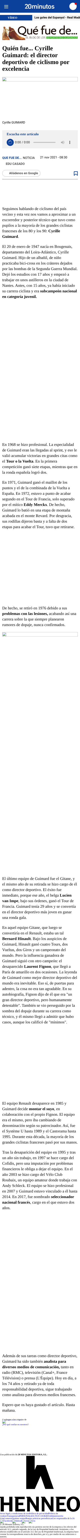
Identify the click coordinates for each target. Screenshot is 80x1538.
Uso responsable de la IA (63, 1518)
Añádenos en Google (23, 173)
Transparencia (13, 1516)
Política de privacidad (38, 1513)
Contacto (8, 1518)
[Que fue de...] (40, 33)
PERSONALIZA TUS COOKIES (34, 1516)
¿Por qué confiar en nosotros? (15, 1424)
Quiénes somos (19, 1518)
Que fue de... (12, 158)
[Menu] (6, 6)
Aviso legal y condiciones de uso (14, 1513)
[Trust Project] (12, 1420)
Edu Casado (15, 164)
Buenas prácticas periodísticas (39, 1518)
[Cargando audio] (10, 142)
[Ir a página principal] (39, 6)
